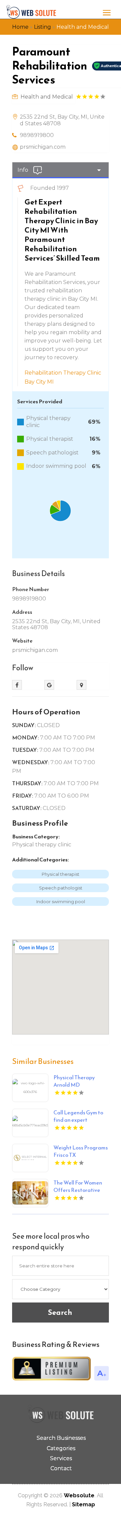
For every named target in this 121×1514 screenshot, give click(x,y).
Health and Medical (82, 27)
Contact (61, 1468)
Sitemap (83, 1504)
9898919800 (37, 135)
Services (61, 1458)
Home (20, 27)
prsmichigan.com (43, 147)
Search (60, 1312)
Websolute (79, 1495)
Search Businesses (61, 1438)
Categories (61, 1448)
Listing (42, 27)
